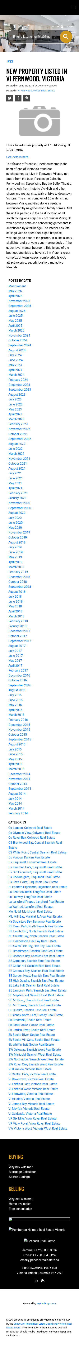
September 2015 (19, 739)
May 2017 (15, 660)
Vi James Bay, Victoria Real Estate (31, 1104)
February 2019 (18, 572)
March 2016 (16, 715)
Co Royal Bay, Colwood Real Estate (31, 837)
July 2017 (15, 651)
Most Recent (17, 286)
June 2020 (15, 522)
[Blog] (42, 1280)
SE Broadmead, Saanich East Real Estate (35, 951)
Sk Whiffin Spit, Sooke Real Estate (31, 1044)
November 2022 (19, 429)
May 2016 (15, 705)
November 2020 (19, 503)
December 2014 (19, 774)
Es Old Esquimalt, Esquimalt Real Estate (35, 872)
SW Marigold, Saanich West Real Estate (34, 1054)
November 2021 (19, 459)
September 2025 (19, 306)
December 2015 (19, 725)
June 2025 (15, 315)
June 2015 (15, 754)
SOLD (70, 26)
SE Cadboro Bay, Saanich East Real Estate (36, 956)
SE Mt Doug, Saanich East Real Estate (33, 1000)
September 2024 (19, 345)
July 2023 (15, 399)
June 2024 (15, 360)
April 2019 (15, 562)
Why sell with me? (21, 1199)
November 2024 (19, 335)
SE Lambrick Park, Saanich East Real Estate (37, 990)
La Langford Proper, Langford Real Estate (36, 902)
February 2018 (18, 621)
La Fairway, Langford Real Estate (30, 897)
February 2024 (18, 380)
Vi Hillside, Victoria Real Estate (29, 1099)
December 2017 (19, 631)
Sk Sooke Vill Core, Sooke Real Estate (33, 1040)
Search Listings (19, 1177)
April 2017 (15, 665)
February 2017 (18, 670)
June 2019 (15, 552)
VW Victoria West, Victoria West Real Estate (37, 1128)
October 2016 (17, 680)
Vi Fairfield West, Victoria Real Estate (33, 1089)
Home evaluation (20, 1204)
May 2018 (15, 606)
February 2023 (18, 424)
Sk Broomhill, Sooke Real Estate (29, 1020)
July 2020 (15, 518)
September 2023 (19, 389)
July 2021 (15, 473)
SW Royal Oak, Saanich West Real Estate (35, 1064)
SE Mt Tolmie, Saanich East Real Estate (34, 1005)
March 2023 (16, 419)
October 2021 (17, 463)
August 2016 (17, 690)
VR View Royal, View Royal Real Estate (34, 1123)
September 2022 (19, 439)
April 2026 (15, 296)
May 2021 (15, 483)
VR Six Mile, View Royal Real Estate (32, 1118)
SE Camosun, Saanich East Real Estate (34, 961)
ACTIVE (55, 26)
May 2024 (15, 365)
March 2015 (16, 769)
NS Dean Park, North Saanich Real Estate (35, 926)
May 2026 (15, 291)
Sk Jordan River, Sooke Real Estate (31, 1030)
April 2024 (15, 370)
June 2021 (15, 478)
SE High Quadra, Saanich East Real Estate (36, 980)
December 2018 (19, 577)
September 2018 (19, 587)
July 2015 (15, 749)
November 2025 (19, 301)
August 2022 (17, 444)
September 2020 (19, 508)
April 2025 (15, 325)
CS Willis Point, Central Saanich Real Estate (37, 852)
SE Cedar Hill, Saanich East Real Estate (34, 966)
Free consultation (20, 1209)
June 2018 (15, 601)
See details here (17, 157)
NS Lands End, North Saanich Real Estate (35, 931)
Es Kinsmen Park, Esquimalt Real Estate (35, 867)
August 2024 (17, 350)
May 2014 (15, 803)
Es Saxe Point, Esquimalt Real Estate (33, 882)
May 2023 (15, 409)
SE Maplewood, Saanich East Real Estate (35, 995)
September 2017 (19, 641)
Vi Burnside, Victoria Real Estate (29, 1069)
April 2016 (15, 710)
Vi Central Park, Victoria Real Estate (32, 1074)
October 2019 (17, 537)
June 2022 (15, 449)
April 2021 (15, 488)
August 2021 (17, 468)
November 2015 (19, 729)
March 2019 (16, 567)
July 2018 (15, 596)
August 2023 (17, 394)
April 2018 (15, 611)
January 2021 (17, 498)
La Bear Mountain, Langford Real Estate (34, 892)
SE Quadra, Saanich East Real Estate (32, 1010)
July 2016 (15, 695)
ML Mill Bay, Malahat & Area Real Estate (35, 916)
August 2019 (17, 542)
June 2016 (15, 700)
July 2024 (15, 355)
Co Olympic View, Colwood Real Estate (34, 833)
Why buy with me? (21, 1167)
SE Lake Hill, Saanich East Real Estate (33, 985)
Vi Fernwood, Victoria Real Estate (36, 90)
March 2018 (16, 616)
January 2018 (17, 626)
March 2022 (16, 454)
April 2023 (15, 414)
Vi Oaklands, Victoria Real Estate (30, 1114)
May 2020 (15, 527)
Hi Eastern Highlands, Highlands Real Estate (37, 887)
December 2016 (19, 675)
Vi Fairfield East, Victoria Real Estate (32, 1084)
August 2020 (17, 513)
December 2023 (19, 385)
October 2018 (17, 582)
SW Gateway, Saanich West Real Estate (34, 1049)
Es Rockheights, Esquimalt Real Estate (34, 877)
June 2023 (15, 404)
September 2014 (19, 789)
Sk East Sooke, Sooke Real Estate (31, 1025)
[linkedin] (36, 1280)
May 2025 (15, 320)
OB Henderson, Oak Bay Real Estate (32, 941)
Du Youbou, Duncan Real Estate (29, 857)
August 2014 (17, 794)
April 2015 (15, 764)
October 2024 (17, 340)
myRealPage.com (46, 1303)
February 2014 (18, 813)
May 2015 (15, 759)
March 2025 (16, 330)
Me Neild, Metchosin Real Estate (30, 911)
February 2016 (18, 720)
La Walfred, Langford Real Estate (30, 907)
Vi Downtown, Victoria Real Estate (31, 1079)
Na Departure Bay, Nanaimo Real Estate (34, 921)
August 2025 (17, 311)
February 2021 (18, 493)
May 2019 (15, 557)
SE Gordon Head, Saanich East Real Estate (36, 975)
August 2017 (17, 646)
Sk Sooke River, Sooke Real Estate (31, 1035)
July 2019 (15, 547)
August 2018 (17, 592)
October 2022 (17, 434)
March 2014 (16, 808)
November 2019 (19, 532)
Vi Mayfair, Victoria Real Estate (28, 1108)
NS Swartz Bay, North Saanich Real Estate (36, 936)
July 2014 (15, 799)
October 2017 (17, 636)
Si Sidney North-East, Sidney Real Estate (35, 1015)
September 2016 (19, 685)
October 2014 (17, 784)
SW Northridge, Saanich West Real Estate (36, 1059)
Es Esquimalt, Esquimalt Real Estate (32, 862)
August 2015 (17, 744)
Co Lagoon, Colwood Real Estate (30, 828)
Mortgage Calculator (22, 1172)
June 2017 (15, 655)
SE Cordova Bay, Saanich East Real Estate (36, 971)
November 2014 (19, 779)
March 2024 (16, 375)
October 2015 (17, 734)
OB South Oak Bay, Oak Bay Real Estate (34, 946)
